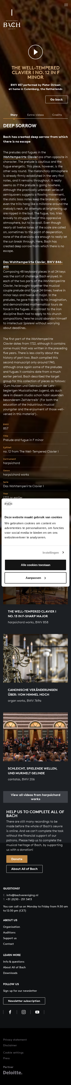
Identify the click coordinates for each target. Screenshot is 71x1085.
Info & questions (13, 961)
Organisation (11, 926)
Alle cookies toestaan (35, 565)
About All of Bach (24, 869)
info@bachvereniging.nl (20, 895)
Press (6, 1058)
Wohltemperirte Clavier (20, 157)
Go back (56, 99)
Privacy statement (15, 1039)
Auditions (9, 932)
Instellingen (51, 552)
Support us (10, 938)
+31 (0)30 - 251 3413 (17, 899)
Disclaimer (10, 1045)
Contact (8, 943)
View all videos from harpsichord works (35, 797)
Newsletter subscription (24, 1000)
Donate (16, 859)
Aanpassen (33, 577)
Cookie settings (13, 1052)
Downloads (10, 973)
